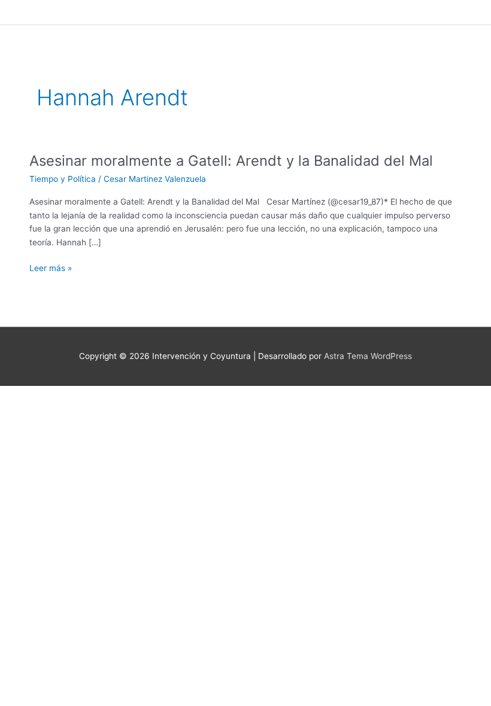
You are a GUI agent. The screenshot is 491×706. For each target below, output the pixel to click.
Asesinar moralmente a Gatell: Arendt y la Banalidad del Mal (231, 160)
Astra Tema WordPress (368, 356)
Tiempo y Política (62, 179)
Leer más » (50, 268)
